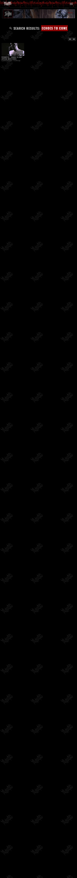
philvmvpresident (7, 60)
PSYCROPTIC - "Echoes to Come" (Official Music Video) (12, 58)
